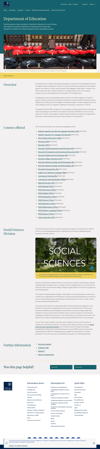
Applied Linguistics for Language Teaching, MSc (54, 135)
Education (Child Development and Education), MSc (56, 148)
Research (75, 4)
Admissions (64, 4)
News (70, 4)
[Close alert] (92, 443)
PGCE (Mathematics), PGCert (48, 207)
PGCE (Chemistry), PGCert (47, 190)
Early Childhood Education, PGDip (49, 138)
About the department (46, 355)
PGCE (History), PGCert (46, 200)
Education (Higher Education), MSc (50, 159)
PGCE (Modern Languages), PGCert (50, 210)
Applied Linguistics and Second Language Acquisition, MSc (58, 131)
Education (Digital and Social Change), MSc (53, 155)
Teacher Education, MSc (46, 217)
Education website (44, 344)
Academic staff (43, 348)
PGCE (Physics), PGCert (46, 214)
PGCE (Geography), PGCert (47, 197)
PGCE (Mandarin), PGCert (47, 204)
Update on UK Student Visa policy (18, 445)
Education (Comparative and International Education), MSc (58, 152)
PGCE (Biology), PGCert (46, 186)
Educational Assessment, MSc (48, 169)
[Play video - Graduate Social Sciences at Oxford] (65, 255)
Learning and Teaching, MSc (47, 176)
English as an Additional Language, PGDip (52, 173)
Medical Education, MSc (46, 183)
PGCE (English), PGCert (46, 193)
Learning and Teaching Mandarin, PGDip (52, 179)
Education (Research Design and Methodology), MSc (56, 162)
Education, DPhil (43, 141)
